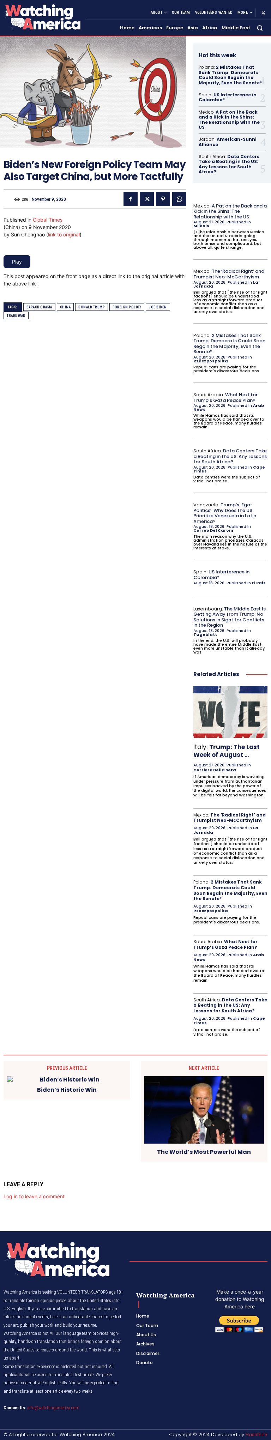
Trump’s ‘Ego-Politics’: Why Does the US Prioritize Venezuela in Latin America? (224, 513)
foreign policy (127, 307)
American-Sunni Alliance (228, 141)
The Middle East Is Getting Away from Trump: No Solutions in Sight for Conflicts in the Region (229, 617)
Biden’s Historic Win (67, 1089)
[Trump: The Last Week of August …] (230, 712)
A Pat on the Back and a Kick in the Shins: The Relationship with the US (229, 119)
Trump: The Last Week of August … (226, 751)
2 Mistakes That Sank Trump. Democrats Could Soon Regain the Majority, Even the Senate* (230, 74)
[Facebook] (131, 199)
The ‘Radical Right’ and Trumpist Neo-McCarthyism (228, 274)
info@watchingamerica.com (53, 1407)
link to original (64, 234)
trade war (16, 316)
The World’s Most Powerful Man (204, 1152)
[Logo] (41, 17)
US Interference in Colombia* (228, 97)
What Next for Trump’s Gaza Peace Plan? (225, 397)
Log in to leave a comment (34, 1196)
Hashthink (256, 1434)
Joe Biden (158, 307)
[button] (259, 28)
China (65, 307)
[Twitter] (263, 12)
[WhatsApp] (179, 199)
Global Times (47, 220)
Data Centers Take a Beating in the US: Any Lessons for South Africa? (229, 164)
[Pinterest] (163, 199)
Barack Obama (39, 307)
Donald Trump (91, 307)
